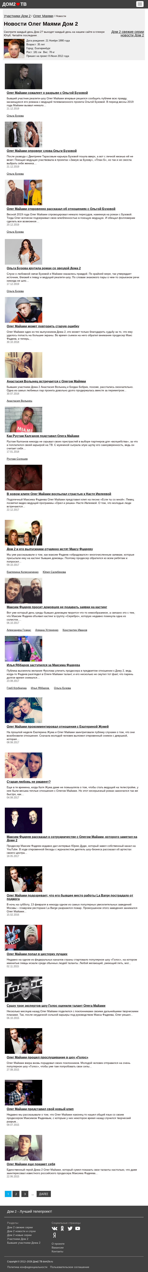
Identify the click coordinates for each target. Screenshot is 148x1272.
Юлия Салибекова (54, 571)
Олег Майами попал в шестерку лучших (37, 954)
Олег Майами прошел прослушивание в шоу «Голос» (47, 1057)
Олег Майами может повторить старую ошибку (43, 326)
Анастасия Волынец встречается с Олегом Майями (46, 381)
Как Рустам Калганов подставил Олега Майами (43, 436)
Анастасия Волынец (19, 400)
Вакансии (58, 1247)
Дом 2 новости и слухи (21, 1231)
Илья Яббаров (40, 687)
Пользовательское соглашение (69, 1267)
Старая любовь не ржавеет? (29, 781)
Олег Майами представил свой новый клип (40, 1109)
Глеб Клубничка (17, 687)
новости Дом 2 (132, 35)
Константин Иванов (75, 629)
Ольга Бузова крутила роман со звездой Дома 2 (44, 268)
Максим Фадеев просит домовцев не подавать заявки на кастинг (57, 607)
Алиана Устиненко (46, 629)
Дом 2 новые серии (19, 1235)
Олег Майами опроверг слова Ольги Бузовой (42, 150)
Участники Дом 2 (17, 1238)
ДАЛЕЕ (43, 1194)
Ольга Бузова (15, 115)
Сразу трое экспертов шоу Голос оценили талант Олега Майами (56, 1005)
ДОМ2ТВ (14, 4)
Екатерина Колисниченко (23, 571)
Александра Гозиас (19, 629)
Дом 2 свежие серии (127, 32)
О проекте (58, 1243)
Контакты (57, 1251)
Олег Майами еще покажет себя (31, 1164)
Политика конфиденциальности (27, 1267)
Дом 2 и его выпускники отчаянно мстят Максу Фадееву (50, 549)
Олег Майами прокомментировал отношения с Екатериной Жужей (58, 726)
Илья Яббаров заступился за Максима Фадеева (43, 665)
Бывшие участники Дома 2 (23, 1242)
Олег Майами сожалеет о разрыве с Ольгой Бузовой (47, 92)
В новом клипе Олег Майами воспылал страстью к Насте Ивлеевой (59, 494)
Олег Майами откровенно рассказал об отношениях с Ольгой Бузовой (61, 208)
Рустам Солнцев (17, 458)
